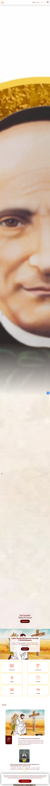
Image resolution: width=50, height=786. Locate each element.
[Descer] (1, 473)
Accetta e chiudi (25, 781)
